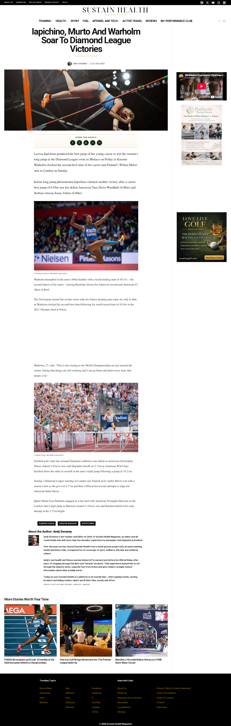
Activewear (45, 693)
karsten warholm (68, 523)
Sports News (88, 523)
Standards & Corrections (130, 698)
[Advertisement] (86, 337)
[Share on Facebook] (72, 142)
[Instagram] (218, 2)
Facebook (96, 688)
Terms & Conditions (166, 693)
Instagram (97, 693)
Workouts (70, 702)
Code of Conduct (165, 698)
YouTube (96, 702)
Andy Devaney (80, 64)
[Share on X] (79, 142)
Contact (160, 702)
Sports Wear (46, 688)
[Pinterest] (224, 2)
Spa (67, 688)
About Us (122, 688)
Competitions (124, 707)
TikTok (95, 712)
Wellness (70, 693)
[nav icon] (225, 21)
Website (77, 584)
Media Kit (122, 693)
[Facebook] (201, 2)
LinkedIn (86, 584)
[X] (207, 2)
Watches (70, 707)
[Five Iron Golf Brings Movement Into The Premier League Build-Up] (86, 630)
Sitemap (122, 712)
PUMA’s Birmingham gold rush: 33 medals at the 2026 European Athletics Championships (29, 661)
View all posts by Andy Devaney (58, 584)
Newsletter (123, 702)
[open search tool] (219, 21)
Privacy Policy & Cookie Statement (173, 688)
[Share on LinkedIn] (86, 142)
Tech (42, 698)
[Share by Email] (99, 142)
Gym (68, 698)
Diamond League (46, 523)
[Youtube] (213, 2)
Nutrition (44, 702)
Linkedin (96, 707)
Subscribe (162, 707)
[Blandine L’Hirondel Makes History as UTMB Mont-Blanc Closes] (141, 630)
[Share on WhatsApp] (92, 142)
